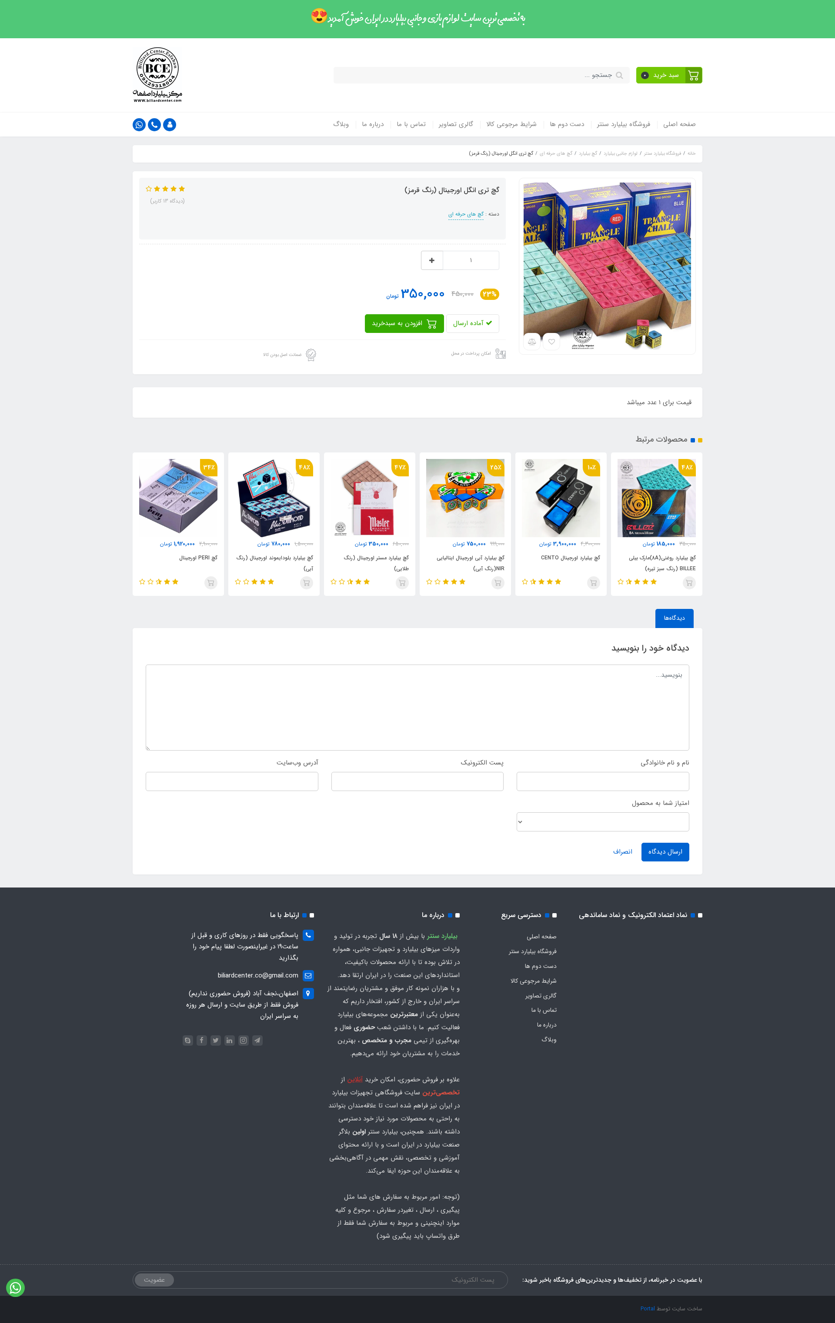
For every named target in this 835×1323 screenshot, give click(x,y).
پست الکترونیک (482, 763)
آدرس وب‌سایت (297, 763)
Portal (648, 1308)
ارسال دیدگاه (665, 852)
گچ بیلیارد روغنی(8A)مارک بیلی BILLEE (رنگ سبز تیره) (662, 563)
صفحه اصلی (679, 124)
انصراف (622, 852)
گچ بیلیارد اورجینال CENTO (570, 558)
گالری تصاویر (456, 124)
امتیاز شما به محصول (660, 803)
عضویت (154, 1280)
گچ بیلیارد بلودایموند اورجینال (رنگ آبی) (274, 563)
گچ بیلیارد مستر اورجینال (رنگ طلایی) (376, 563)
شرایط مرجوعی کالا (511, 124)
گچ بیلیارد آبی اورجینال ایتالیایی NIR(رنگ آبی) (470, 563)
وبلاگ (341, 124)
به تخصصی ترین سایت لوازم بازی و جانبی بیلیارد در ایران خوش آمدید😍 (417, 18)
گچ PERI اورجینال (198, 558)
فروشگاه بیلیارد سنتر (623, 124)
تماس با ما (411, 124)
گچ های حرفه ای (466, 214)
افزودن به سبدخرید (398, 323)
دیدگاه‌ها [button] (674, 618)
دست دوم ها (567, 124)
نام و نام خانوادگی (665, 763)
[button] (669, 75)
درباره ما (373, 124)
